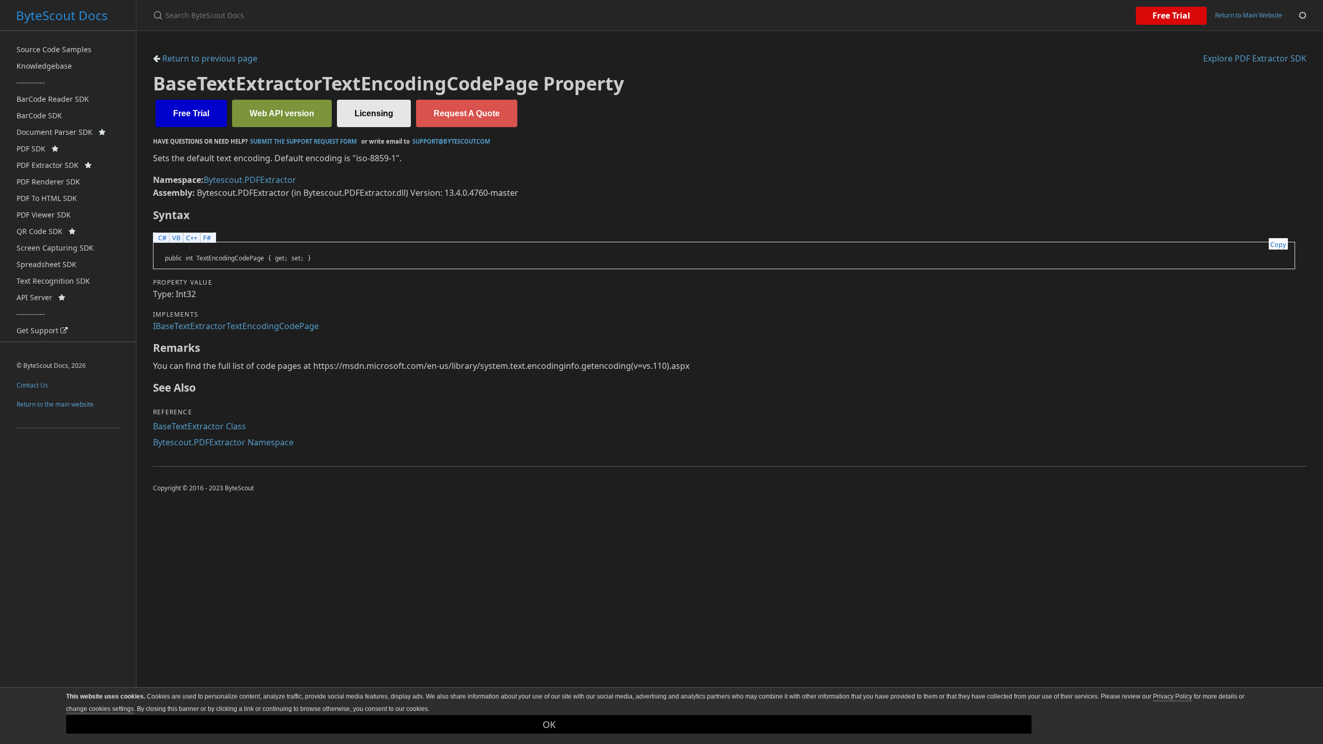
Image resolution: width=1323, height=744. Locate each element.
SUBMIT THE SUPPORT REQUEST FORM (303, 141)
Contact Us (32, 385)
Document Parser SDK (58, 132)
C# (162, 237)
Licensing (374, 113)
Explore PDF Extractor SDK (1254, 58)
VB (176, 237)
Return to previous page (208, 58)
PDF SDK (34, 148)
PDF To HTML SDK (47, 198)
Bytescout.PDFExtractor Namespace (223, 442)
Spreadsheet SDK (46, 264)
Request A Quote (467, 113)
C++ (191, 237)
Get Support (38, 330)
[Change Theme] (1302, 15)
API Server (37, 297)
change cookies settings (100, 708)
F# (207, 237)
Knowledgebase (44, 66)
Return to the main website (55, 404)
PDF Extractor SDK (51, 165)
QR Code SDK (43, 231)
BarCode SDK (39, 115)
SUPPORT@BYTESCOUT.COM (451, 141)
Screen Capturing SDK (55, 248)
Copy (1278, 244)
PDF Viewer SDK (44, 215)
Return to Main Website (1248, 15)
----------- (31, 82)
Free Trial (1171, 15)
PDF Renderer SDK (48, 182)
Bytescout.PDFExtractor (250, 179)
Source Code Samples (54, 49)
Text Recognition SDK (53, 281)
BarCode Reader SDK (53, 99)
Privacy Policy (1172, 696)
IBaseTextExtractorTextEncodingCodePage (236, 326)
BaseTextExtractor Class (199, 426)
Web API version (282, 113)
